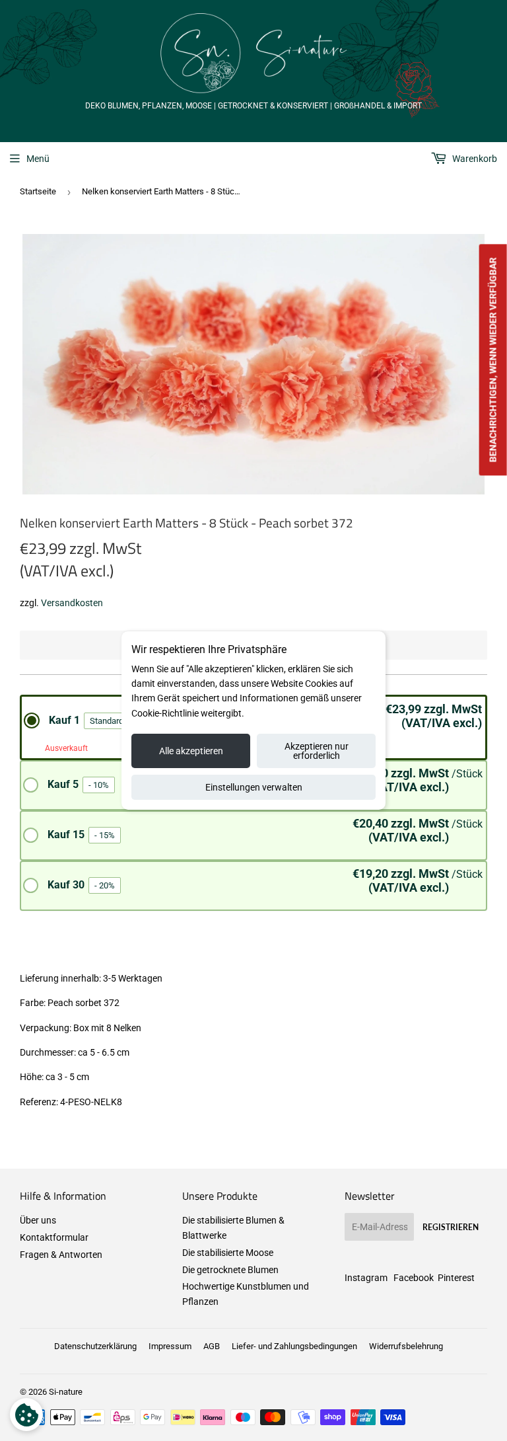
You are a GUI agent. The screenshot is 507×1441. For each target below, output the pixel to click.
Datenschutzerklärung (95, 1346)
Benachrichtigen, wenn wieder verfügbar (493, 359)
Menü (38, 158)
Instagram (366, 1277)
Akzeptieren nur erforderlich (317, 751)
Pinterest (456, 1277)
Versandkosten (72, 603)
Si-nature (66, 1392)
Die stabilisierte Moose (227, 1252)
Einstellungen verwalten (253, 787)
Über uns (38, 1220)
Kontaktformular (54, 1237)
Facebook (413, 1277)
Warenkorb (473, 158)
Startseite (38, 191)
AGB (211, 1346)
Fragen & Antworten (61, 1254)
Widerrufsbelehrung (406, 1346)
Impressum (170, 1346)
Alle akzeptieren (191, 751)
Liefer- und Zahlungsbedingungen (294, 1346)
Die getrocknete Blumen (230, 1270)
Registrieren (450, 1227)
